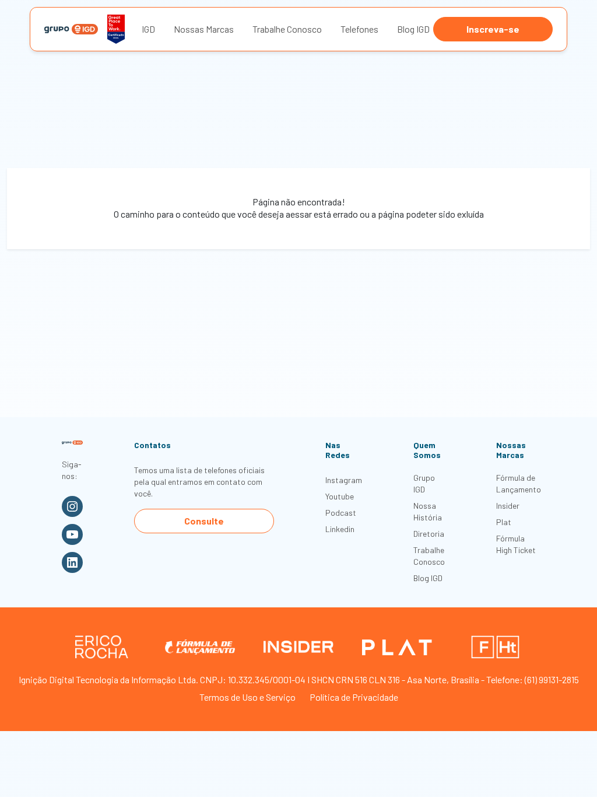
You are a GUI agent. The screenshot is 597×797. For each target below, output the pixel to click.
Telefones (359, 28)
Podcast (340, 513)
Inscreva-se (492, 28)
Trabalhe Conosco (287, 28)
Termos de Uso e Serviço (247, 696)
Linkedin (339, 529)
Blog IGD (413, 28)
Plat (503, 522)
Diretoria (428, 534)
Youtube (339, 496)
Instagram (343, 480)
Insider (507, 506)
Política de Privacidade (354, 696)
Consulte (204, 520)
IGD (148, 28)
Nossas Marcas (204, 28)
